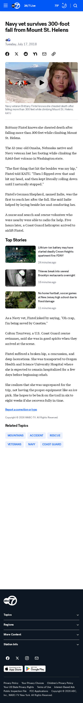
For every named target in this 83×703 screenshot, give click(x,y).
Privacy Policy (11, 683)
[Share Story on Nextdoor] (35, 54)
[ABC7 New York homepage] (15, 5)
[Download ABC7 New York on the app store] (13, 669)
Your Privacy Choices (33, 683)
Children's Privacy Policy (60, 683)
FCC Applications (39, 691)
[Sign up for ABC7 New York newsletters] (37, 658)
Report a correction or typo (21, 409)
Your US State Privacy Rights (19, 687)
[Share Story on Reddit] (25, 54)
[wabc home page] (10, 600)
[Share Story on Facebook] (7, 54)
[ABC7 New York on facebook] (8, 658)
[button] (5, 5)
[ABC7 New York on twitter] (17, 658)
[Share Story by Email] (44, 54)
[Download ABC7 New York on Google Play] (35, 669)
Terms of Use (44, 687)
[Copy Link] (53, 54)
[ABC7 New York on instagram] (27, 658)
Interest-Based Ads (64, 687)
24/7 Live (30, 6)
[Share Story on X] (16, 54)
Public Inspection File (15, 691)
